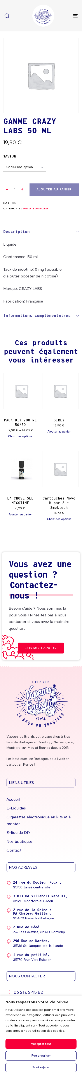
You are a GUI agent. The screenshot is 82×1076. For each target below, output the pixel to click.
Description (16, 231)
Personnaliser (41, 1055)
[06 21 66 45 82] (41, 993)
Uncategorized (35, 208)
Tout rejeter (41, 1067)
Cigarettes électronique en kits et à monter (39, 820)
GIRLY (59, 420)
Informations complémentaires (37, 315)
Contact (14, 850)
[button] (22, 190)
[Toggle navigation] (65, 15)
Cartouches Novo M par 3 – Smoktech (59, 503)
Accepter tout (41, 1044)
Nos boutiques (20, 841)
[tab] (41, 231)
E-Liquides (16, 808)
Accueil (13, 799)
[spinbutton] (15, 189)
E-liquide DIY (18, 832)
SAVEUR (9, 156)
